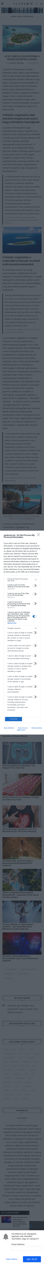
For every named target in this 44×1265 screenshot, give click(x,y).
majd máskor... (12, 1259)
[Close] (39, 535)
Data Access (23, 728)
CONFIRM (13, 719)
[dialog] (22, 633)
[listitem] (22, 579)
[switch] (35, 585)
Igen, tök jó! (32, 1259)
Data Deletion (9, 728)
